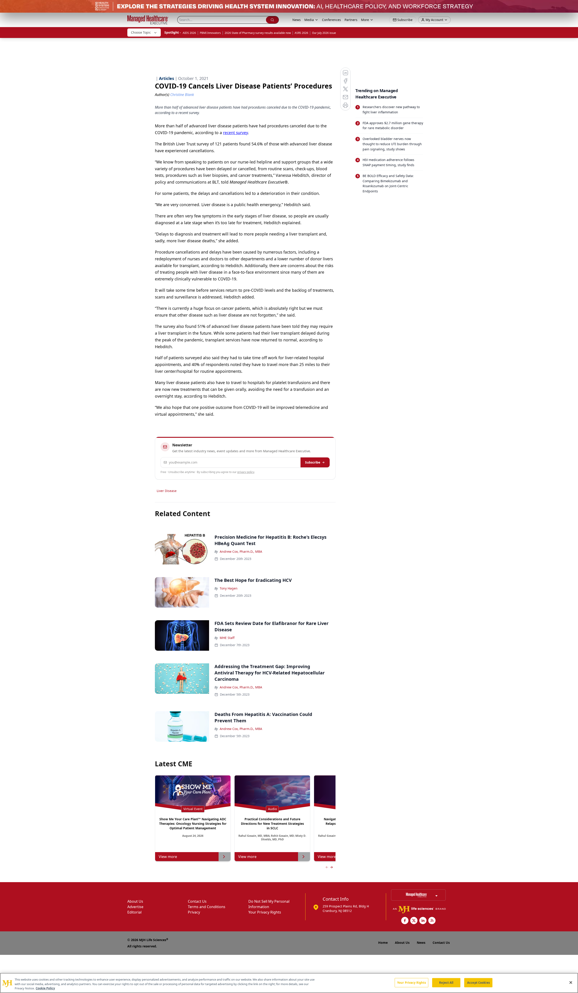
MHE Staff (227, 638)
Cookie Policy (45, 988)
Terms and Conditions (206, 906)
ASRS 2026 (301, 33)
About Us (135, 901)
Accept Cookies (478, 982)
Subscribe (312, 462)
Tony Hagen (229, 588)
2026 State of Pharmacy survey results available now (258, 33)
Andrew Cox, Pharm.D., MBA (241, 551)
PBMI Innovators (210, 33)
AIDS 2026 (189, 33)
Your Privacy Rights (264, 912)
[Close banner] (572, 6)
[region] (289, 983)
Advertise (135, 906)
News (296, 20)
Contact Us (197, 901)
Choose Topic (141, 32)
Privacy (194, 912)
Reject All (446, 982)
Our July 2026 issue (324, 33)
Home (383, 942)
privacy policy (245, 472)
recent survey (235, 132)
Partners (351, 20)
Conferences (331, 20)
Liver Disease (167, 491)
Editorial (134, 912)
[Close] (571, 982)
